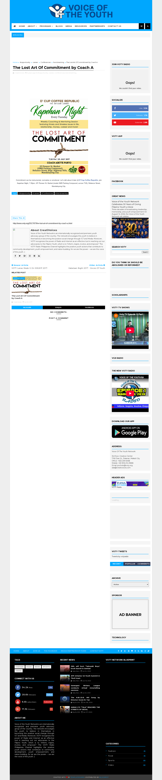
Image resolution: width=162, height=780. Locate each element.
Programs (45, 26)
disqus (58, 307)
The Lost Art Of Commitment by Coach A (26, 297)
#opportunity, (43, 73)
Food (29, 667)
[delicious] (148, 651)
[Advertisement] (130, 522)
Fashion (20, 667)
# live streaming (61, 193)
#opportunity (25, 62)
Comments (144, 564)
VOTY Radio (117, 487)
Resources (81, 26)
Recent (117, 564)
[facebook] (118, 651)
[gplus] (125, 651)
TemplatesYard (77, 777)
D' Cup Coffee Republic (88, 180)
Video (18, 671)
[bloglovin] (132, 651)
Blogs (59, 26)
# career (35, 193)
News (37, 667)
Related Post (19, 272)
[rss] (138, 651)
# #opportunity (24, 193)
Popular (130, 564)
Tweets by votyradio (120, 556)
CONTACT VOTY (96, 651)
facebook (89, 307)
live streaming (58, 62)
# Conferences (47, 193)
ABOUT (26, 651)
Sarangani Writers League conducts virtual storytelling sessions (85, 688)
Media (69, 26)
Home (22, 26)
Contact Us (114, 26)
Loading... (116, 500)
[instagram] (145, 651)
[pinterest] (128, 651)
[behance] (141, 651)
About (31, 26)
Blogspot (104, 777)
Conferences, (60, 73)
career (35, 62)
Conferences (46, 62)
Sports (46, 667)
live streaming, (71, 73)
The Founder (50, 651)
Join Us (36, 651)
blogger (27, 307)
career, (51, 73)
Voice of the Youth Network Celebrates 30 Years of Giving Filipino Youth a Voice (126, 204)
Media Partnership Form (73, 651)
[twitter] (121, 651)
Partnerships (97, 26)
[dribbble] (135, 651)
